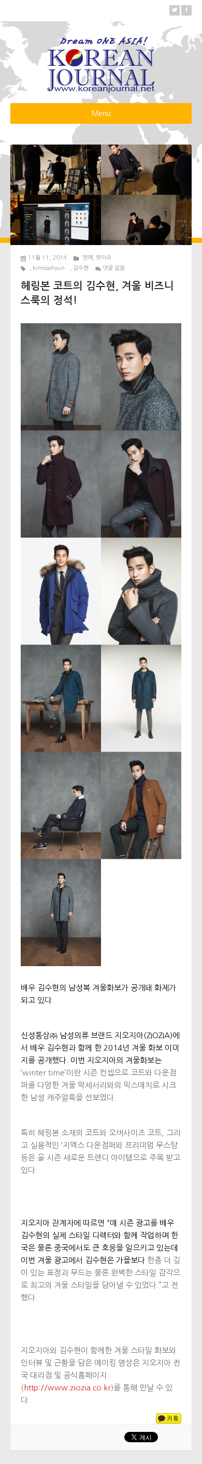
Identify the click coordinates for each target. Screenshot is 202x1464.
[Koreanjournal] (101, 62)
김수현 (81, 268)
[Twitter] (174, 10)
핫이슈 (103, 258)
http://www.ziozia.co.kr (67, 1387)
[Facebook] (186, 10)
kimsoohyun (49, 268)
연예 (87, 258)
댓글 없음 (114, 268)
